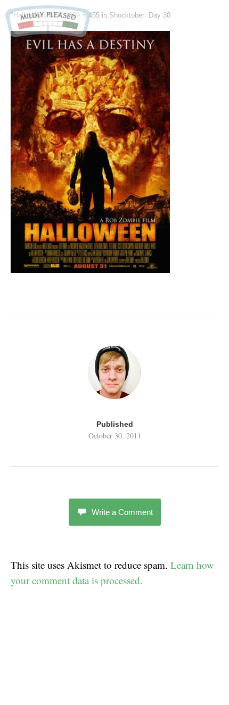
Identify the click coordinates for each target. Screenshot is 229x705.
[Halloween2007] (90, 269)
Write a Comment (122, 512)
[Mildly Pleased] (48, 33)
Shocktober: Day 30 (139, 15)
